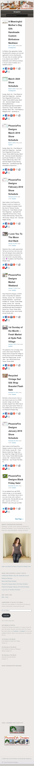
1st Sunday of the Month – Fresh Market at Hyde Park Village (15, 334)
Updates (10, 144)
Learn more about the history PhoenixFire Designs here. (16, 566)
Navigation (17, 12)
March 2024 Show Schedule (14, 82)
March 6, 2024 (11, 88)
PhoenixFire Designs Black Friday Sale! (15, 479)
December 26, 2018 (13, 440)
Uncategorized (12, 47)
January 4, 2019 (12, 344)
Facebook (15, 631)
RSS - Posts (5, 597)
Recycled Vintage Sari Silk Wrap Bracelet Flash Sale (15, 382)
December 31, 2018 (13, 392)
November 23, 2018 (13, 485)
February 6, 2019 (12, 196)
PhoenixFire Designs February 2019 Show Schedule (15, 187)
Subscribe (6, 615)
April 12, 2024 (11, 45)
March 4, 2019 (11, 142)
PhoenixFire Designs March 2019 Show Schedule (14, 132)
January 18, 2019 (12, 243)
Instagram (22, 631)
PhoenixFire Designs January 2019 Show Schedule (15, 431)
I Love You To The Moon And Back (15, 237)
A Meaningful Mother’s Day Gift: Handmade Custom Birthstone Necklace (15, 32)
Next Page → (19, 519)
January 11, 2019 (12, 288)
